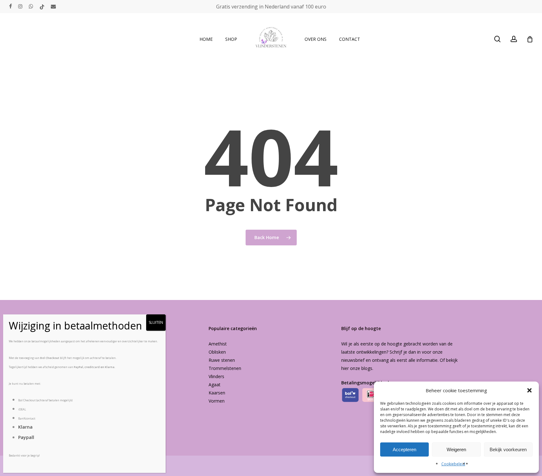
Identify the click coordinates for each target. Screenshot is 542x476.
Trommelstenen (225, 368)
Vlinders (216, 376)
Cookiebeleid (453, 464)
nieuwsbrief (352, 360)
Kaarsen (217, 393)
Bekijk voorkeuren (508, 449)
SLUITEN (156, 322)
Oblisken (217, 352)
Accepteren (404, 449)
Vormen (217, 401)
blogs (366, 368)
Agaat (215, 385)
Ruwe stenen (222, 360)
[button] (529, 390)
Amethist (218, 344)
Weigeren (456, 449)
